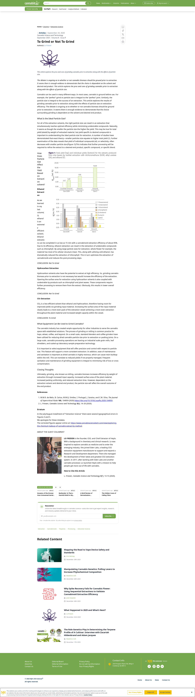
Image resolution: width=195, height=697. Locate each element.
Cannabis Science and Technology (50, 35)
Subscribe (108, 516)
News (98, 3)
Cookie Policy (88, 695)
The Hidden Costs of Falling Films (109, 494)
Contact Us (29, 666)
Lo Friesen (69, 614)
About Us (28, 661)
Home (39, 27)
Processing (71, 529)
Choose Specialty (32, 9)
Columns (116, 3)
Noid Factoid (63, 9)
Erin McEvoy (70, 556)
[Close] (192, 692)
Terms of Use (57, 666)
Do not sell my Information (89, 664)
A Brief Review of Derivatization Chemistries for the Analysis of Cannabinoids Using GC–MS (88, 494)
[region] (97, 692)
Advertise (28, 664)
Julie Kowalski (71, 598)
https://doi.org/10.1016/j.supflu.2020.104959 (93, 400)
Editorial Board (57, 661)
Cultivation (84, 9)
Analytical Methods (73, 9)
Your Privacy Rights (86, 666)
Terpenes (62, 529)
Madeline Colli (71, 576)
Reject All (150, 692)
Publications (125, 3)
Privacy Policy (84, 661)
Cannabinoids (52, 529)
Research (54, 9)
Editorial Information (60, 664)
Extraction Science (84, 529)
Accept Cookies (165, 692)
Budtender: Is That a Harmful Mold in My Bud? (66, 494)
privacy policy (78, 520)
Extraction (41, 529)
